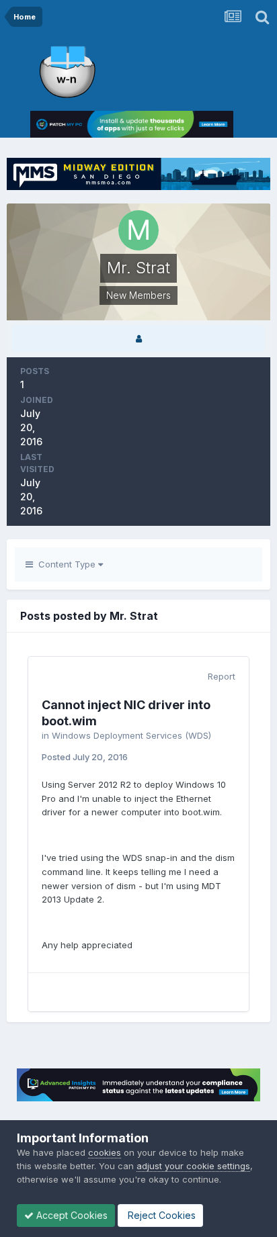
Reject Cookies (160, 1215)
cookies (104, 1152)
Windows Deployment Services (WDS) (131, 735)
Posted (85, 756)
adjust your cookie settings (193, 1165)
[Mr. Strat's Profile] (138, 339)
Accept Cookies (71, 1215)
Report (221, 676)
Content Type (65, 564)
